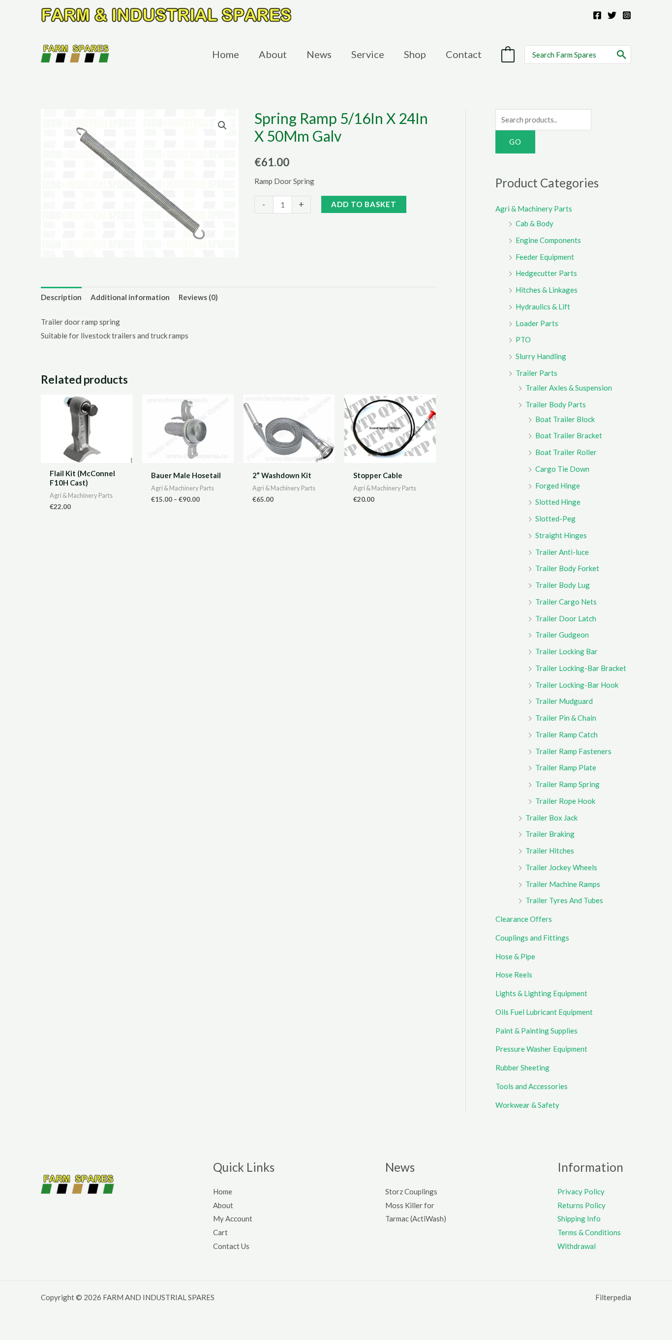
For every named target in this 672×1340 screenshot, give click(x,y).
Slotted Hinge (557, 501)
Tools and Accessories (531, 1086)
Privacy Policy (581, 1191)
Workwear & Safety (527, 1104)
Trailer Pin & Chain (565, 717)
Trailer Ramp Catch (566, 734)
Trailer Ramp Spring (567, 784)
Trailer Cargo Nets (566, 601)
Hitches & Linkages (547, 289)
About (223, 1205)
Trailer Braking (550, 833)
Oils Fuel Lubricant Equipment (544, 1011)
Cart (220, 1232)
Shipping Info (579, 1218)
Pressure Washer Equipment (541, 1048)
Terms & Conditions (589, 1232)
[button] (222, 125)
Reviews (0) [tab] (198, 297)
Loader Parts (537, 323)
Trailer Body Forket (567, 568)
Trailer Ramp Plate (565, 767)
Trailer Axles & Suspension (568, 387)
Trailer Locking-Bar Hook (576, 684)
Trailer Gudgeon (562, 634)
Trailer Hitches (549, 850)
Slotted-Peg (555, 518)
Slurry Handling (541, 356)
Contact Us (231, 1246)
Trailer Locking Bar (566, 651)
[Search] (622, 54)
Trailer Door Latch (565, 618)
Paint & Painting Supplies (536, 1030)
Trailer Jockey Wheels (561, 867)
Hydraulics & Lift (543, 306)
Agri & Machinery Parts (533, 208)
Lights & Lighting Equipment (541, 993)
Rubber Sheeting (522, 1067)
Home (222, 1191)
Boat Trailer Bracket (568, 435)
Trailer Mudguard (564, 701)
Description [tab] (61, 297)
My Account (232, 1218)
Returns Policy (581, 1205)
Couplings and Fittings (532, 937)
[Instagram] (626, 15)
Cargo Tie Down (562, 468)
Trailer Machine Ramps (562, 884)
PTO (523, 339)
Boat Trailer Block (565, 419)
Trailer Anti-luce (562, 552)
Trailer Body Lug (562, 584)
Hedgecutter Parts (546, 273)
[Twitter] (612, 15)
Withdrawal (576, 1246)
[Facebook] (597, 15)
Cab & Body (534, 223)
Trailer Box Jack (551, 817)
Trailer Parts (536, 372)
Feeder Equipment (545, 256)
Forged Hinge (557, 485)
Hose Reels (513, 974)
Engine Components (548, 240)
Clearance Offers (523, 918)
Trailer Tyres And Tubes (564, 900)
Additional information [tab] (130, 297)
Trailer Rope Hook (565, 800)
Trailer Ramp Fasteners (573, 751)
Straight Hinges (561, 535)
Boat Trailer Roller (566, 452)
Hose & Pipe (515, 956)
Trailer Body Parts (555, 404)
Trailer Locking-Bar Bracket (580, 668)
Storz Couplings (411, 1191)
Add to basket (364, 204)
